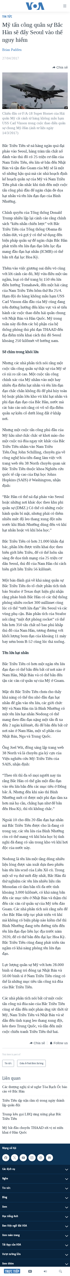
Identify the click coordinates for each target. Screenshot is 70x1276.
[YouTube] (30, 1271)
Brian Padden (12, 50)
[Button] (60, 67)
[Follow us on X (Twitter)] (14, 1157)
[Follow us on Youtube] (23, 1157)
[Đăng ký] (49, 1157)
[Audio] (45, 1271)
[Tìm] (60, 1271)
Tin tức (7, 16)
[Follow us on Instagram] (31, 1157)
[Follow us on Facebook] (5, 1157)
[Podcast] (40, 1157)
